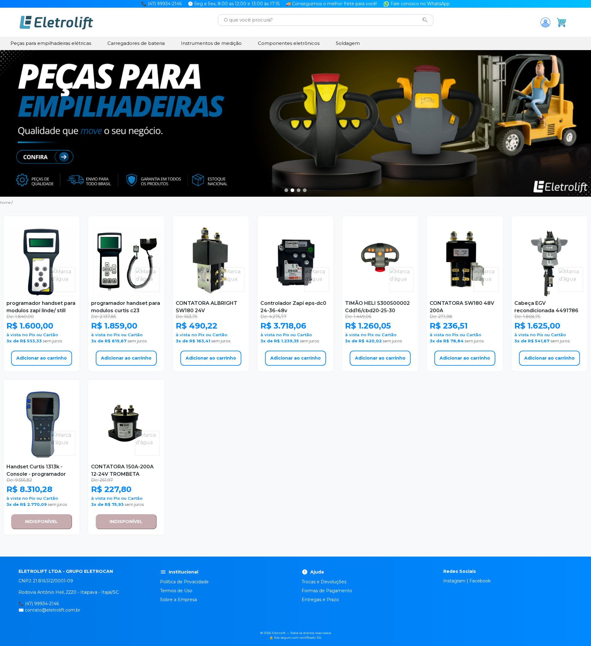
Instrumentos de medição (211, 43)
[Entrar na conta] (545, 22)
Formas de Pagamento (327, 590)
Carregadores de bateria (136, 43)
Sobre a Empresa (178, 599)
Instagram (454, 581)
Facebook (480, 581)
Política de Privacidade (184, 582)
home (5, 202)
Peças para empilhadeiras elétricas (50, 43)
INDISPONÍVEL (41, 521)
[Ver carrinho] (561, 22)
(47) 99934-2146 (42, 603)
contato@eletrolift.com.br (52, 610)
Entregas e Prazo (320, 599)
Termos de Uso (176, 590)
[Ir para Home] (56, 22)
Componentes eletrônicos (289, 43)
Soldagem (348, 43)
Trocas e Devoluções (324, 582)
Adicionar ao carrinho (41, 358)
